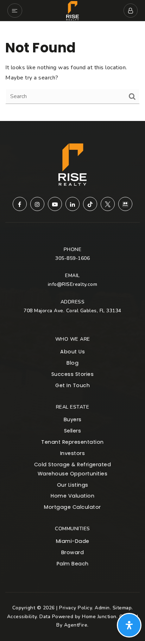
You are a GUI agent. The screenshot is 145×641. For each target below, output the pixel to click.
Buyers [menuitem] (73, 419)
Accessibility (22, 616)
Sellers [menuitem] (72, 430)
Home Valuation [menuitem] (72, 495)
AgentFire (76, 625)
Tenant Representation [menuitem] (72, 442)
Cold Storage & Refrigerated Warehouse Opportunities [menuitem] (72, 469)
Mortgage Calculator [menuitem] (72, 507)
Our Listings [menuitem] (72, 484)
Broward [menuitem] (72, 552)
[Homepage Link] (72, 10)
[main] (72, 71)
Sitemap (122, 607)
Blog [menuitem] (72, 362)
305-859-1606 (72, 258)
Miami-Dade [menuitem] (72, 541)
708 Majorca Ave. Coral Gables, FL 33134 (72, 310)
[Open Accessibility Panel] (129, 625)
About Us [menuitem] (72, 351)
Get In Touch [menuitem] (72, 385)
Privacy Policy (75, 607)
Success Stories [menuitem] (72, 374)
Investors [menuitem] (72, 453)
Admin (102, 607)
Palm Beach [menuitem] (73, 563)
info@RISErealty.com (72, 284)
